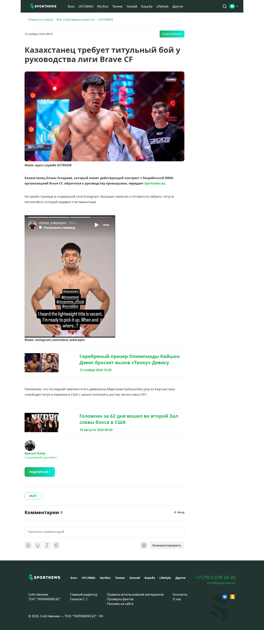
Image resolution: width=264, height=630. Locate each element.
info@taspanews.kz (221, 583)
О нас (177, 599)
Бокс (71, 6)
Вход (181, 512)
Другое (177, 6)
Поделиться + (172, 34)
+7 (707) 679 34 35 (216, 577)
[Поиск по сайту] (224, 6)
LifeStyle (162, 6)
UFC (34, 496)
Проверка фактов (120, 599)
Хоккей (132, 6)
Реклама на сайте (120, 604)
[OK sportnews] (232, 597)
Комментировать (166, 545)
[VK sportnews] (225, 597)
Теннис (117, 6)
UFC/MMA (86, 6)
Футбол (102, 6)
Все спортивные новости (76, 19)
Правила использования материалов (135, 594)
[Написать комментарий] (104, 532)
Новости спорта (40, 19)
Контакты (180, 594)
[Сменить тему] (234, 6)
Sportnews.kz (154, 183)
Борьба (146, 6)
